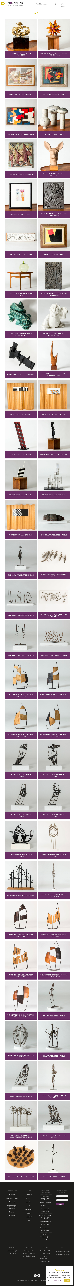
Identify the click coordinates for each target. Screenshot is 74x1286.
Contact (12, 1202)
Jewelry (28, 1198)
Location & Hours (12, 1198)
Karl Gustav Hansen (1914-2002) (45, 1236)
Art (29, 1206)
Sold (28, 1221)
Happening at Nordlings (12, 1207)
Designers (12, 1216)
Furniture (29, 1194)
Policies (12, 1212)
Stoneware (28, 1209)
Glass (29, 1213)
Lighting (28, 1202)
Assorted (29, 1217)
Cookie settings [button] (57, 1280)
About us (12, 1194)
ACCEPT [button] (67, 1280)
